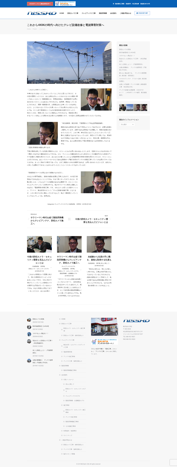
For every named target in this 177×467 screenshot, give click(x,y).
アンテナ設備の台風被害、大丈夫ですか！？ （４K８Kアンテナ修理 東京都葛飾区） (133, 92)
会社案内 (64, 375)
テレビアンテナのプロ (61, 204)
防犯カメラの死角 (125, 49)
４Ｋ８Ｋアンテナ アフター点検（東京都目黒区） (132, 80)
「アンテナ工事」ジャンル (102, 351)
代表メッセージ (69, 379)
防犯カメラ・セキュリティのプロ (39, 268)
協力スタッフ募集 (69, 454)
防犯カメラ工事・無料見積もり (74, 335)
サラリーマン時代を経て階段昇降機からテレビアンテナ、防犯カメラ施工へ (69, 259)
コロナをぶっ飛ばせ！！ (127, 55)
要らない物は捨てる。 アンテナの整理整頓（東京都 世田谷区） (132, 74)
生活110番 (98, 349)
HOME (63, 319)
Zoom (36, 244)
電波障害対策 (68, 352)
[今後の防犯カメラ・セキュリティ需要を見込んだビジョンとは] (122, 107)
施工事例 (66, 405)
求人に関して (105, 263)
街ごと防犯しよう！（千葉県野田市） (131, 64)
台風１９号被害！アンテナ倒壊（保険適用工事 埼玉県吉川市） (132, 85)
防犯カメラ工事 (66, 323)
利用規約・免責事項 (70, 431)
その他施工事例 (71, 426)
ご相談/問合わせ (66, 440)
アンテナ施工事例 (69, 356)
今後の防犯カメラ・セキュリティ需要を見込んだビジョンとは (39, 259)
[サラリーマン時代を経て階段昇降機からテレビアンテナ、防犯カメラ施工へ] (136, 107)
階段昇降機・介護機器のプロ (68, 273)
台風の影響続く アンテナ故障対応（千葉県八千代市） (132, 69)
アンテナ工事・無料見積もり (73, 361)
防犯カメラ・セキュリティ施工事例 (74, 329)
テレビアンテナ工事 (67, 340)
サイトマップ (68, 435)
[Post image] (29, 320)
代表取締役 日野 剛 (74, 204)
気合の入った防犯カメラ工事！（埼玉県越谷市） (132, 60)
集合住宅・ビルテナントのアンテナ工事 (74, 346)
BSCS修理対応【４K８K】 (127, 52)
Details (42, 244)
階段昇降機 (65, 366)
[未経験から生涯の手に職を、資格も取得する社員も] (143, 107)
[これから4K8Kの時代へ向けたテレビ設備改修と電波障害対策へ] (129, 107)
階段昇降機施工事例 (70, 370)
